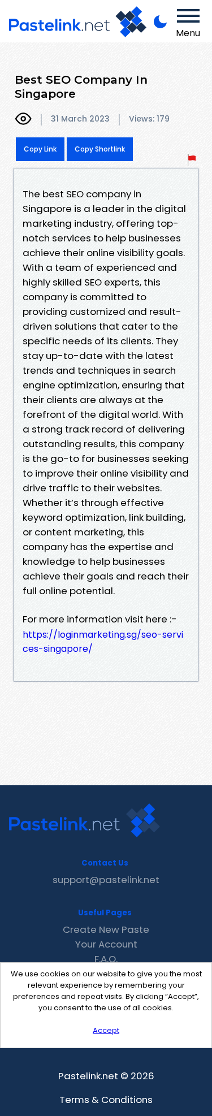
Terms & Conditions (106, 1099)
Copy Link (40, 149)
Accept (106, 1030)
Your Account (106, 944)
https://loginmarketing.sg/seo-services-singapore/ (103, 641)
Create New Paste (106, 929)
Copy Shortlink (100, 149)
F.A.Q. (106, 959)
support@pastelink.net (106, 879)
